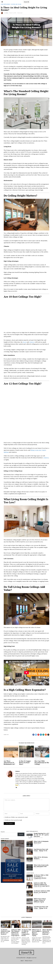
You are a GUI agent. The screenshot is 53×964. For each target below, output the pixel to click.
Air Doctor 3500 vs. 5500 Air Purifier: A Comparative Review (41, 876)
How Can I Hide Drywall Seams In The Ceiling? (42, 762)
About (22, 960)
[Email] (48, 735)
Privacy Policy (28, 960)
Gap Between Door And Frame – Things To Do (41, 849)
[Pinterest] (38, 735)
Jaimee (17, 771)
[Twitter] (36, 735)
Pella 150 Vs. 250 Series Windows (41, 857)
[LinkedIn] (16, 787)
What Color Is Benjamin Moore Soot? (41, 842)
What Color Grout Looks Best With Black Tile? (41, 865)
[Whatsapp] (43, 735)
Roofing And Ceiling (16, 4)
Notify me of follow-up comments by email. (16, 817)
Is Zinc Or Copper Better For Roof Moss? (25, 762)
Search (2, 831)
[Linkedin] (41, 735)
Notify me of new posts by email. (13, 820)
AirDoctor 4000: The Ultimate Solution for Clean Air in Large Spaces (41, 884)
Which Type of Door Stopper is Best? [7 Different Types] (40, 900)
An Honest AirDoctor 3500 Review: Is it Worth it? (42, 891)
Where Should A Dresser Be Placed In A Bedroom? (47, 932)
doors (24, 342)
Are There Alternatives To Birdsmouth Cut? (9, 762)
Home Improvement (5, 4)
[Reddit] (46, 735)
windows (32, 342)
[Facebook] (33, 735)
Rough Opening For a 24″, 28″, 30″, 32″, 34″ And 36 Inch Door (41, 835)
